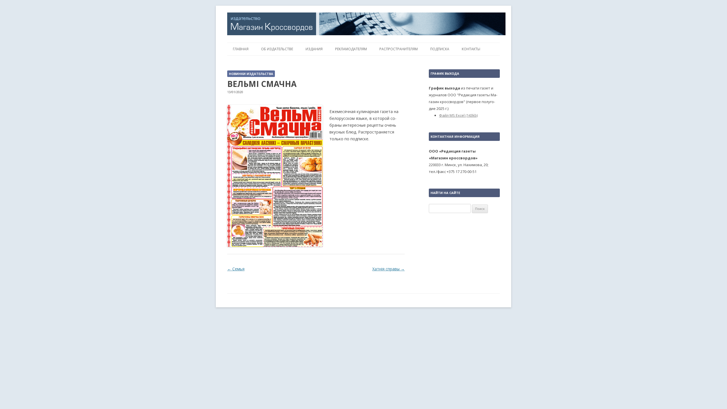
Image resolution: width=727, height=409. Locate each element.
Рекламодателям (351, 49)
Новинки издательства (251, 74)
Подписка (439, 49)
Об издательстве (277, 49)
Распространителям (398, 49)
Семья (236, 269)
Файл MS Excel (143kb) (458, 115)
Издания (314, 49)
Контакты (471, 49)
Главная (240, 49)
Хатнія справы (388, 269)
